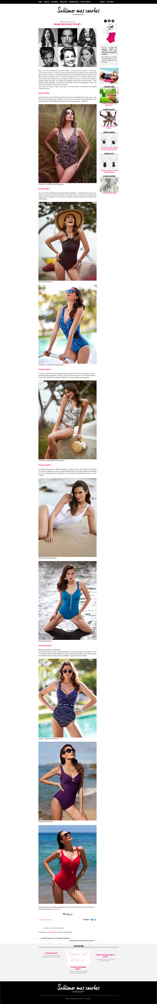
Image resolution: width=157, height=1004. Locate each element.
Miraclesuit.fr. (57, 909)
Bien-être (79, 999)
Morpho (73, 999)
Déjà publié (110, 2)
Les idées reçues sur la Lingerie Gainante (54, 938)
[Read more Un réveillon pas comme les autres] (105, 952)
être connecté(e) (50, 932)
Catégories (54, 2)
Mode (67, 999)
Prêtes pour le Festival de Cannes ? (83, 941)
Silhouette (87, 999)
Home (40, 2)
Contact (102, 2)
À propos (46, 2)
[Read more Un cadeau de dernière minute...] (78, 957)
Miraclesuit (63, 2)
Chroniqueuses (74, 2)
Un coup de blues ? (51, 953)
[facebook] (105, 21)
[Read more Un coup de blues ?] (51, 951)
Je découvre (109, 80)
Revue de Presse (86, 2)
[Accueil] (78, 12)
